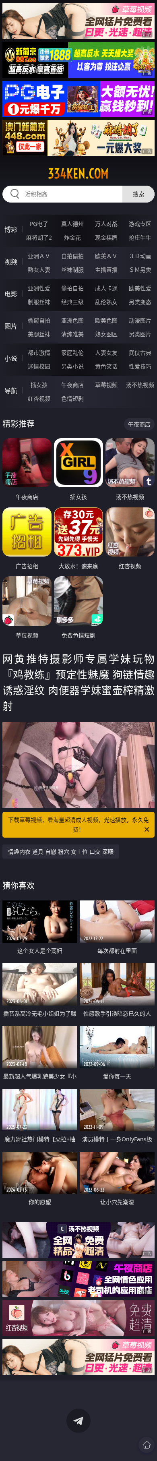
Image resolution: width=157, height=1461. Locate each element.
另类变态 (140, 302)
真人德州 (72, 224)
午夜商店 (72, 385)
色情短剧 (72, 398)
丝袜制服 (72, 269)
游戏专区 (140, 224)
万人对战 (106, 224)
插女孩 (39, 385)
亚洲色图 (72, 320)
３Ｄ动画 (140, 256)
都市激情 (39, 352)
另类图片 (140, 334)
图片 (10, 326)
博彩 (10, 229)
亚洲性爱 (39, 288)
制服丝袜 (39, 302)
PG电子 (39, 224)
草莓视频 (106, 385)
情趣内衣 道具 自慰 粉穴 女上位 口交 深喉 (61, 851)
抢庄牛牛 (140, 237)
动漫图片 (140, 320)
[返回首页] (146, 1445)
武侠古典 (140, 352)
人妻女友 (106, 352)
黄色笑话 (106, 366)
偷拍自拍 (72, 288)
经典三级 (72, 302)
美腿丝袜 (39, 334)
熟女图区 (106, 334)
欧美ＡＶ (106, 256)
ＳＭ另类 (140, 269)
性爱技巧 (140, 366)
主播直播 (106, 269)
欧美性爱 (140, 288)
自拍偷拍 (72, 256)
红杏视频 (39, 398)
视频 (10, 261)
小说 (10, 358)
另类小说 (72, 366)
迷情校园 (39, 366)
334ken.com (78, 174)
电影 (10, 294)
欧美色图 (106, 320)
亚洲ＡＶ (39, 256)
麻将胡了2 (39, 237)
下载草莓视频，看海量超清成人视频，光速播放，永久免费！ (78, 824)
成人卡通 (106, 288)
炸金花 (72, 237)
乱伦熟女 (106, 302)
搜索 (138, 194)
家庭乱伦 (72, 352)
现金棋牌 (106, 237)
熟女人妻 (39, 269)
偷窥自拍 (39, 320)
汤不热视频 (140, 385)
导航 (10, 390)
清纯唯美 (72, 334)
